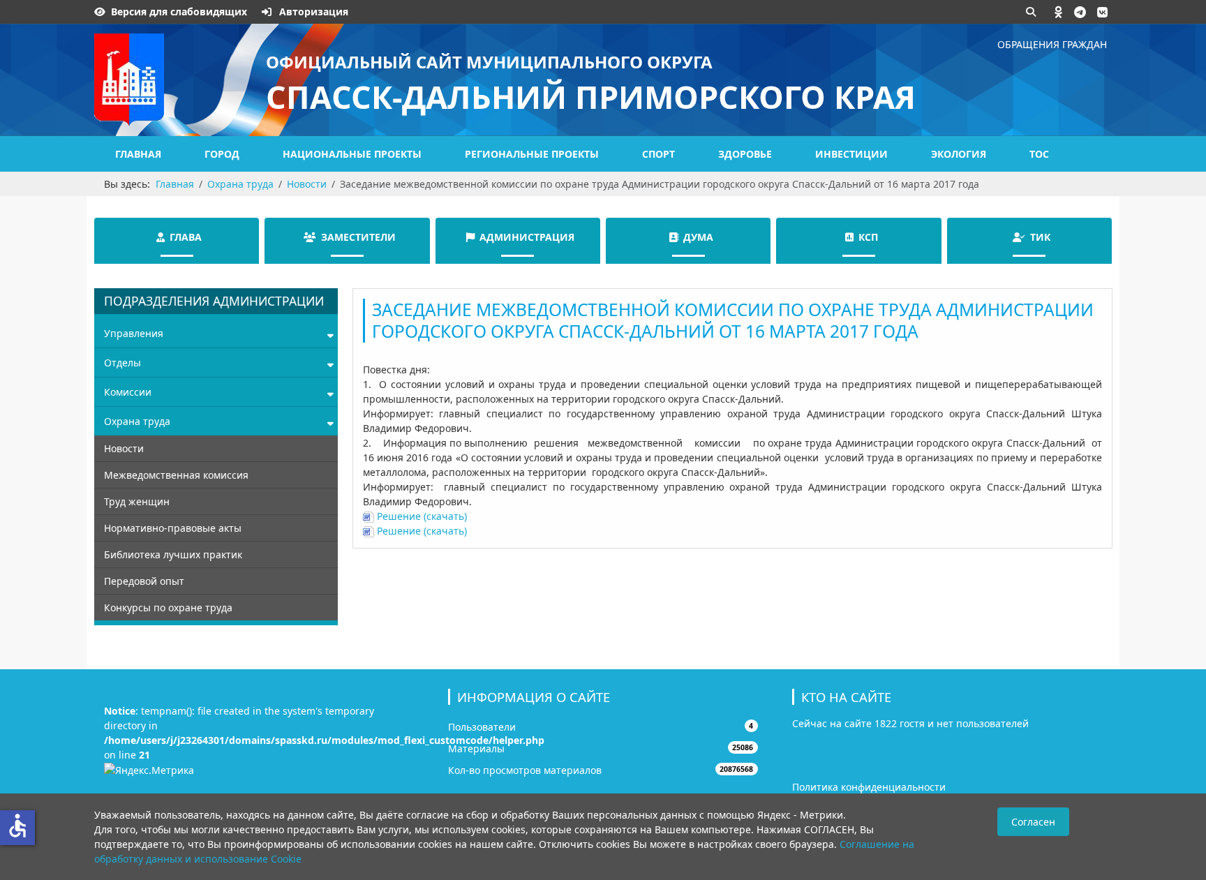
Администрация (526, 237)
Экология (958, 154)
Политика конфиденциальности (869, 786)
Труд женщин (137, 501)
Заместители (358, 237)
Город (221, 154)
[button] (1058, 12)
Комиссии (127, 391)
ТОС (1039, 154)
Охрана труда (137, 421)
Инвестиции (851, 154)
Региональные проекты (532, 154)
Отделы (122, 362)
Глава (186, 237)
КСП (868, 237)
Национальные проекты (352, 154)
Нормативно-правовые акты (172, 528)
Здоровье (745, 154)
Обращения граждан (1052, 44)
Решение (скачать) (420, 516)
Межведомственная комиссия (176, 475)
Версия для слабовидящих (179, 11)
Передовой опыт (144, 581)
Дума (698, 237)
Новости (124, 448)
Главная (138, 154)
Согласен (1033, 821)
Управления (133, 333)
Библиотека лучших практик (173, 554)
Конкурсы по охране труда (168, 607)
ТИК (1040, 237)
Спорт (658, 154)
